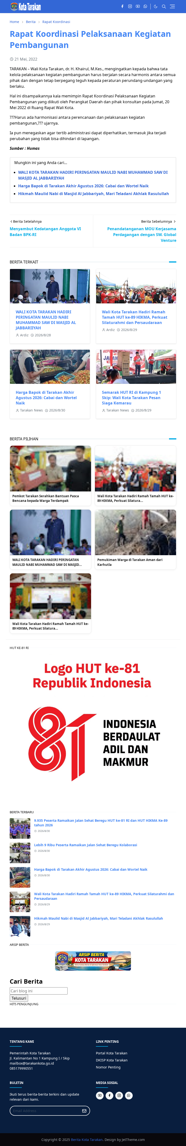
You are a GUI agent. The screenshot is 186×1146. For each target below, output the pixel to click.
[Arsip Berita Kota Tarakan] (93, 960)
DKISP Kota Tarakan (112, 1060)
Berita (76, 1139)
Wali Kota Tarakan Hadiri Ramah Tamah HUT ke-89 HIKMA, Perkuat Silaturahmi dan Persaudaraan (134, 317)
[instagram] (130, 6)
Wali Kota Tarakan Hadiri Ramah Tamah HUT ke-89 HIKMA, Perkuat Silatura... (135, 498)
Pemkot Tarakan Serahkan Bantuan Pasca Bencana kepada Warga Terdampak (45, 498)
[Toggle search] (164, 6)
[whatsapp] (145, 6)
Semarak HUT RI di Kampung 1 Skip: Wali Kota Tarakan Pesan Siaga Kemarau (131, 398)
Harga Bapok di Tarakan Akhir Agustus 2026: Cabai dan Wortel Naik (83, 186)
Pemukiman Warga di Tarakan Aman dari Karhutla (130, 562)
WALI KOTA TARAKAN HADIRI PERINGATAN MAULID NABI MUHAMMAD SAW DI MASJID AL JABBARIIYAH (46, 320)
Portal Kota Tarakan (111, 1053)
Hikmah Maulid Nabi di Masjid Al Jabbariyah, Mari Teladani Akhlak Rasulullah (93, 193)
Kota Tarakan (92, 1139)
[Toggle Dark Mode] (156, 6)
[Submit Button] (84, 1110)
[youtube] (138, 6)
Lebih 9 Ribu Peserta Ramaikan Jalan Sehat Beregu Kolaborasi (85, 845)
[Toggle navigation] (172, 6)
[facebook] (122, 6)
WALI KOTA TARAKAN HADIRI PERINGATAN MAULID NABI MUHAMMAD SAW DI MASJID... (47, 562)
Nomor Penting (108, 1067)
